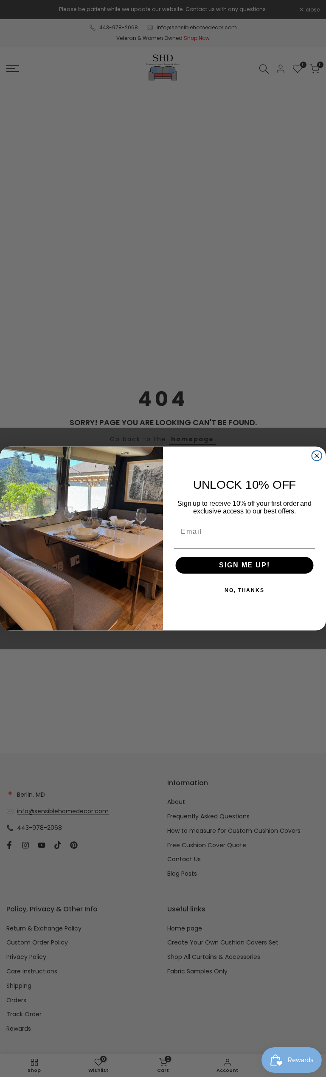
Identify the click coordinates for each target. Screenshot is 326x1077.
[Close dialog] (317, 456)
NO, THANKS (244, 591)
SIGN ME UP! (244, 565)
